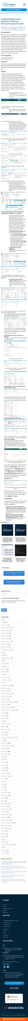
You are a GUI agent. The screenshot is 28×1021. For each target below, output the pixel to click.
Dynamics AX (4, 748)
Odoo (2, 781)
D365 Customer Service (6, 693)
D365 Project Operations (6, 707)
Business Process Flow (6, 658)
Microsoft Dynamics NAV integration (17, 94)
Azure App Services (5, 630)
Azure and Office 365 (5, 627)
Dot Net (3, 740)
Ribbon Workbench (5, 825)
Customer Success (5, 680)
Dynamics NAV (4, 754)
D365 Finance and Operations (7, 702)
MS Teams (3, 779)
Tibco (2, 847)
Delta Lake (3, 735)
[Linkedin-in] (4, 966)
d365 (2, 682)
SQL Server (3, 836)
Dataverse (3, 732)
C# (1, 660)
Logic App (3, 768)
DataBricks (3, 726)
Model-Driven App (5, 776)
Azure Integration (5, 647)
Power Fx (3, 800)
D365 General (4, 704)
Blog (24, 27)
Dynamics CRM (4, 751)
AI (1, 619)
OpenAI (3, 784)
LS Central (3, 770)
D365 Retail (3, 713)
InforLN (2, 759)
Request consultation (15, 1019)
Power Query (4, 806)
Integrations (3, 762)
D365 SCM (3, 718)
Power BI (3, 798)
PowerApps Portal (5, 814)
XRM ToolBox (4, 853)
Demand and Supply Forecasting (8, 737)
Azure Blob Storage (5, 633)
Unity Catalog (4, 850)
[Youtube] (8, 966)
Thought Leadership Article (7, 844)
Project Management (5, 820)
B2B (2, 652)
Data (2, 721)
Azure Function (4, 644)
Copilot (2, 674)
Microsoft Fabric (4, 773)
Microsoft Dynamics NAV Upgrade (17, 30)
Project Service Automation (7, 822)
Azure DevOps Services (6, 641)
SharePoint (3, 833)
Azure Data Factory (5, 636)
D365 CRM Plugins (5, 691)
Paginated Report (5, 792)
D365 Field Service (5, 696)
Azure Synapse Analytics (6, 649)
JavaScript (3, 765)
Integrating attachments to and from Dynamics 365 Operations (14, 582)
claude (2, 666)
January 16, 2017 (10, 27)
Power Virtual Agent (5, 809)
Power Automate (5, 795)
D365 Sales (3, 715)
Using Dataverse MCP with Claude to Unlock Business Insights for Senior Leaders (12, 876)
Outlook (3, 787)
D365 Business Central (6, 28)
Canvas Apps (4, 663)
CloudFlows (3, 671)
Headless (3, 757)
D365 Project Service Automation (8, 710)
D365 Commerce (5, 688)
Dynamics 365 (4, 743)
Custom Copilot (4, 677)
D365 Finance (4, 699)
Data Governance (5, 724)
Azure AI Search (4, 625)
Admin (16, 27)
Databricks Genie (5, 729)
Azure (2, 622)
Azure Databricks (5, 638)
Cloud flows (3, 669)
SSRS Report (3, 842)
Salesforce (3, 831)
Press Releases (4, 817)
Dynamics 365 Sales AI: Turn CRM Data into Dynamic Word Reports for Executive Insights (14, 872)
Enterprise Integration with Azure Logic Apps (14, 573)
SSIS (2, 839)
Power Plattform (4, 803)
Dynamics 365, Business (6, 746)
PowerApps (3, 811)
